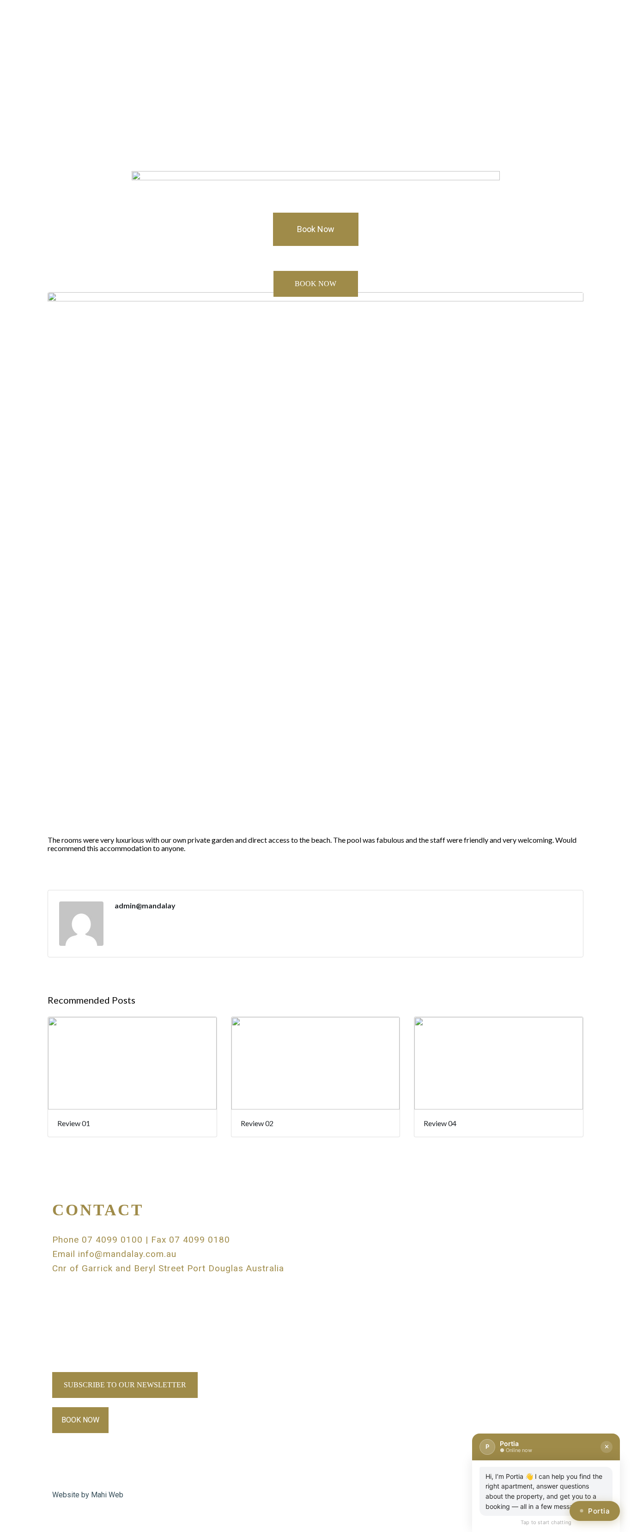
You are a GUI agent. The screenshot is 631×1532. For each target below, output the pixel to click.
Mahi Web (107, 1494)
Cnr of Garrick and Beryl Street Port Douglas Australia (168, 1268)
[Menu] (315, 42)
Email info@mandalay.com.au (114, 1254)
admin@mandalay (145, 905)
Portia (599, 1511)
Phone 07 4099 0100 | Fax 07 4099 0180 (141, 1239)
